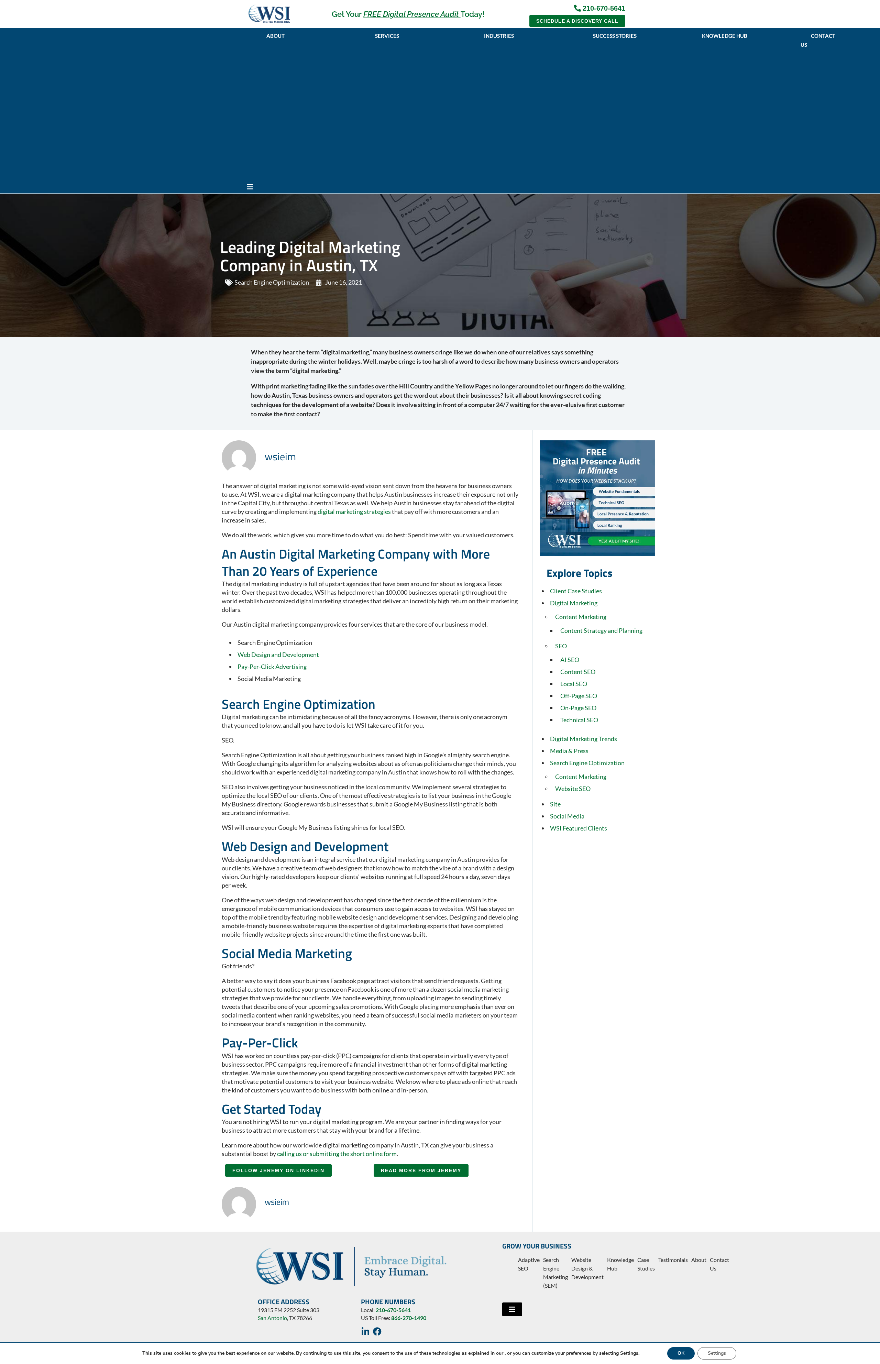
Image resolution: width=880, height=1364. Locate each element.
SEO (561, 646)
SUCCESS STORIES (615, 36)
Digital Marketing (573, 603)
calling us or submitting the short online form (337, 1153)
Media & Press (569, 751)
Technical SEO (579, 720)
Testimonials (673, 1259)
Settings (717, 1353)
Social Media (567, 816)
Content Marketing (580, 616)
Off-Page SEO (578, 696)
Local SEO (573, 684)
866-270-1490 (408, 1317)
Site (555, 804)
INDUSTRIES (499, 36)
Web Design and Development (278, 654)
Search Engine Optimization (271, 282)
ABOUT (275, 36)
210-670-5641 (393, 1310)
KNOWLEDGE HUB (724, 36)
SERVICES (387, 36)
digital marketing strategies (354, 511)
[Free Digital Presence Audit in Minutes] (597, 498)
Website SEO (573, 788)
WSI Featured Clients (578, 828)
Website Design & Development (587, 1268)
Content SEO (577, 671)
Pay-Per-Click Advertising (272, 666)
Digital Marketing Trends (583, 738)
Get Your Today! (408, 14)
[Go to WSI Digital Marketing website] (269, 13)
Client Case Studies (576, 591)
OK (681, 1353)
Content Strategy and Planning (601, 630)
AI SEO (569, 659)
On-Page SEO (578, 708)
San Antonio (272, 1317)
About (698, 1259)
